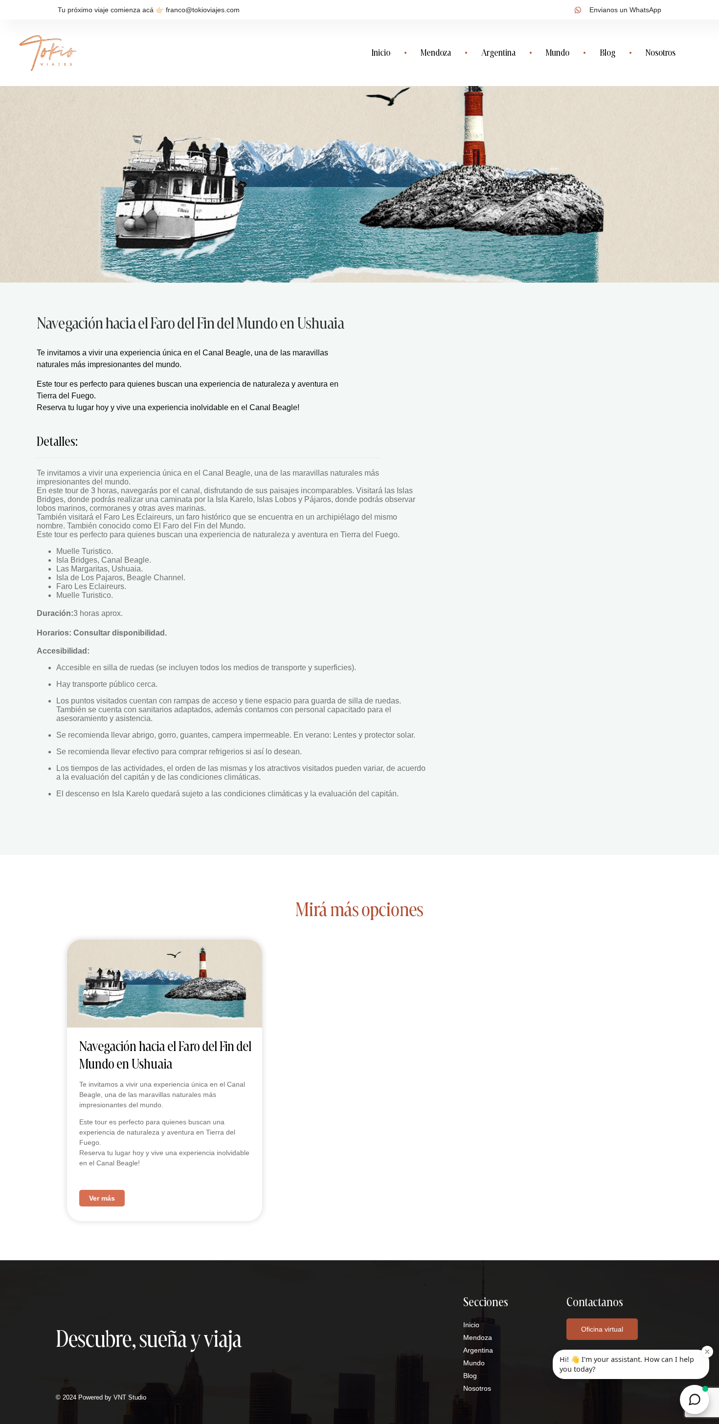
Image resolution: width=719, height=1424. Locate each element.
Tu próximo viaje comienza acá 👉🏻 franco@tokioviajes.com (149, 10)
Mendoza (436, 52)
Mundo (557, 52)
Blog (607, 52)
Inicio (380, 52)
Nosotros (660, 52)
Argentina (498, 52)
